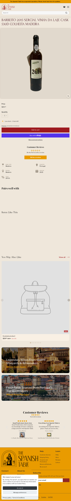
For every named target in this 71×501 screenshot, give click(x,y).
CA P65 (50, 497)
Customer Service (45, 455)
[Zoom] (68, 96)
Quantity (5, 112)
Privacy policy (7, 497)
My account (43, 467)
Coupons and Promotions (44, 460)
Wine (57, 457)
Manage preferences (19, 492)
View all (62, 257)
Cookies (43, 497)
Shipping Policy (44, 457)
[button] (30, 342)
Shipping (4, 126)
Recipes (58, 460)
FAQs (57, 455)
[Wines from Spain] (35, 360)
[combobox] (35, 13)
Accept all (20, 488)
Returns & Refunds (45, 464)
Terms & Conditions (18, 497)
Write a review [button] (35, 157)
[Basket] (64, 7)
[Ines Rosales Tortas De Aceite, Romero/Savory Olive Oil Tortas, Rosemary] (49, 434)
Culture (58, 462)
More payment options (36, 140)
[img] (35, 415)
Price (3, 104)
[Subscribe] (66, 480)
